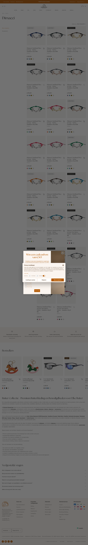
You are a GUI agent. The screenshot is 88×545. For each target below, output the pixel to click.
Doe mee (37, 290)
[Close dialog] (62, 253)
